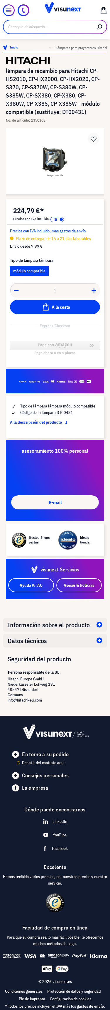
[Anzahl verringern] (16, 290)
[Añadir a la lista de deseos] (93, 139)
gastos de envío (90, 1006)
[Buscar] (99, 27)
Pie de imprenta (32, 998)
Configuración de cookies (70, 998)
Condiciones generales (24, 991)
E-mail (55, 502)
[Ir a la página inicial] (55, 10)
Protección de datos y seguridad (74, 991)
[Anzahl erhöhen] (94, 290)
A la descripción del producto (36, 422)
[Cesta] (103, 10)
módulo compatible (29, 271)
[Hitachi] (55, 60)
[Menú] (9, 10)
